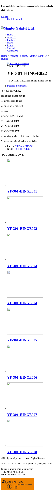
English (4, 16)
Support (11, 48)
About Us (11, 37)
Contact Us (12, 50)
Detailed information (17, 85)
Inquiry (10, 45)
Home (10, 34)
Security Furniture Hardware (33, 55)
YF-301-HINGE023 (21, 149)
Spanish (18, 19)
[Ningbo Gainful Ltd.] (18, 28)
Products (11, 40)
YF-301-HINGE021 (25, 146)
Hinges (4, 58)
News (10, 42)
